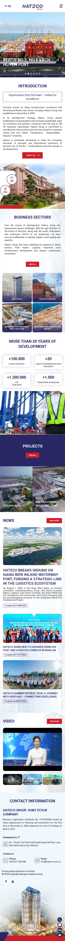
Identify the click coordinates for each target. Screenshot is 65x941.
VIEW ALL (32, 455)
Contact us (8, 854)
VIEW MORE (54, 721)
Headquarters (10, 837)
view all (32, 264)
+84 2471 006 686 (17, 861)
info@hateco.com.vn (51, 861)
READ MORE (54, 521)
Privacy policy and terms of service (18, 871)
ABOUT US (31, 155)
